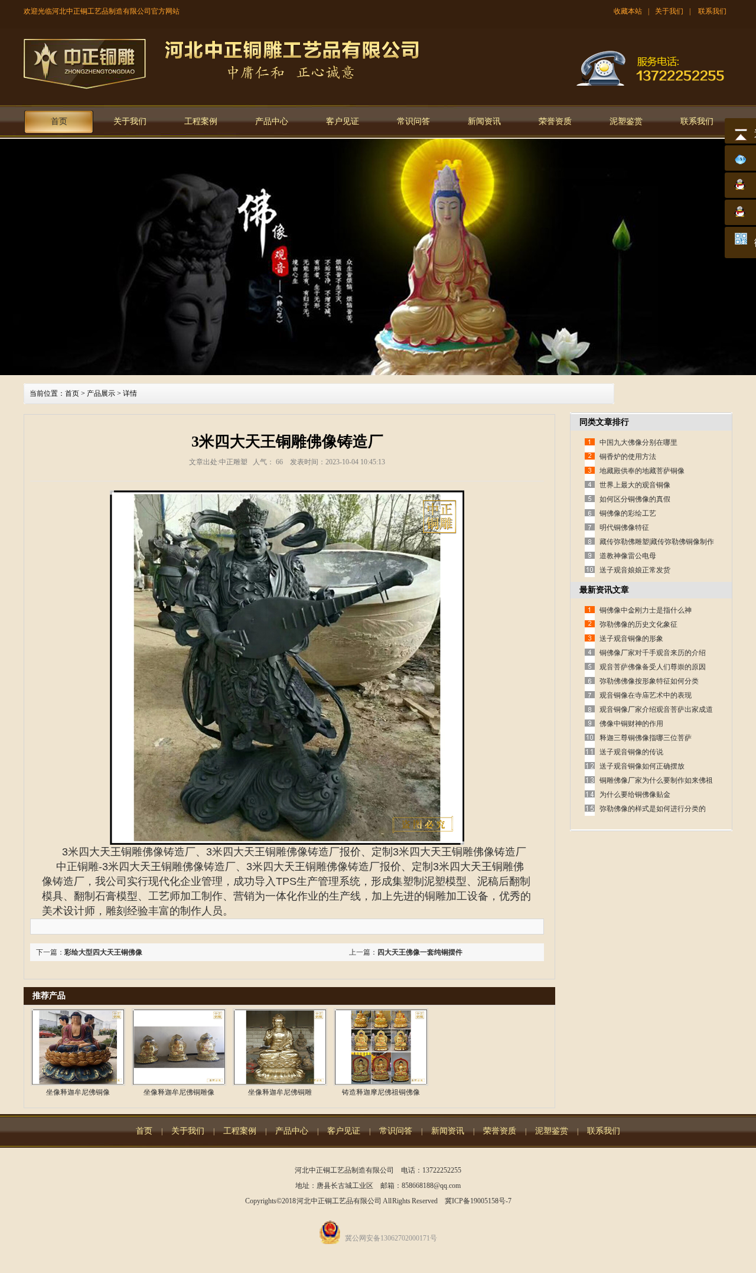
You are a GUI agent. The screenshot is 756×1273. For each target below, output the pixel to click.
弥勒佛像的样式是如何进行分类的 (652, 809)
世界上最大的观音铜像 (634, 485)
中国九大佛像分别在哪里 (638, 442)
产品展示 (101, 393)
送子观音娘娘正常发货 (634, 570)
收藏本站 (628, 11)
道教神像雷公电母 (627, 556)
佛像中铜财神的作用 (631, 723)
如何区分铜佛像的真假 (634, 499)
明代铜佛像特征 (624, 527)
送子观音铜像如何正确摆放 (642, 766)
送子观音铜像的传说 (631, 752)
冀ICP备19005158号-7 (478, 1201)
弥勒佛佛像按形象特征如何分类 (649, 681)
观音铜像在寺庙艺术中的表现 (645, 695)
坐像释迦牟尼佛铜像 (78, 1092)
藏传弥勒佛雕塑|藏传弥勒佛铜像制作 (656, 542)
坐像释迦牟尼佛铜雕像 (179, 1092)
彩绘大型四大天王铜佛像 (103, 952)
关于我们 (669, 11)
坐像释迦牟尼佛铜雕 (280, 1092)
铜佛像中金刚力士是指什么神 (645, 610)
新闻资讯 (484, 121)
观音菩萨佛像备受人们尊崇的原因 (652, 667)
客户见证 (342, 121)
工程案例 (200, 121)
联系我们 (712, 11)
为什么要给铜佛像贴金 (634, 794)
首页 (59, 121)
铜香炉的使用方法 (627, 456)
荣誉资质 (555, 121)
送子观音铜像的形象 (631, 638)
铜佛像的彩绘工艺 (627, 513)
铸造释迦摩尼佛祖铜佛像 (381, 1092)
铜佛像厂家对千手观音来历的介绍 (652, 653)
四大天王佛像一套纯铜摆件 (419, 952)
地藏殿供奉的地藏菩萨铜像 (642, 471)
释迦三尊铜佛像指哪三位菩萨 (645, 738)
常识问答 (413, 121)
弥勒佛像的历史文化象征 (638, 624)
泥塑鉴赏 (626, 121)
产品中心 (271, 121)
